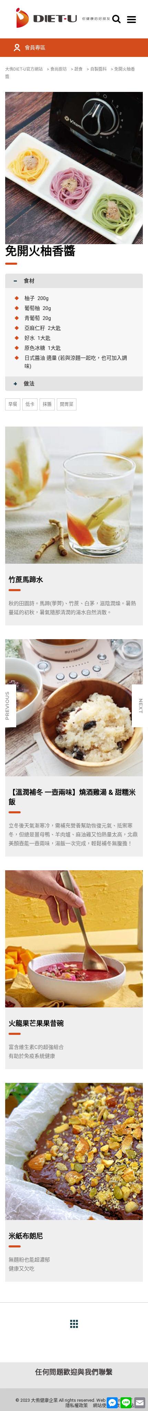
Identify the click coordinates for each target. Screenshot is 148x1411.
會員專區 (35, 48)
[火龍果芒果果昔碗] (74, 938)
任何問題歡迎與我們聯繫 (74, 1372)
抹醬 (47, 404)
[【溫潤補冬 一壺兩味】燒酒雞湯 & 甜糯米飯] (74, 707)
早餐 (12, 404)
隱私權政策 (76, 1405)
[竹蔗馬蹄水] (74, 495)
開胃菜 (66, 404)
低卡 (29, 404)
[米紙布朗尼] (74, 1151)
